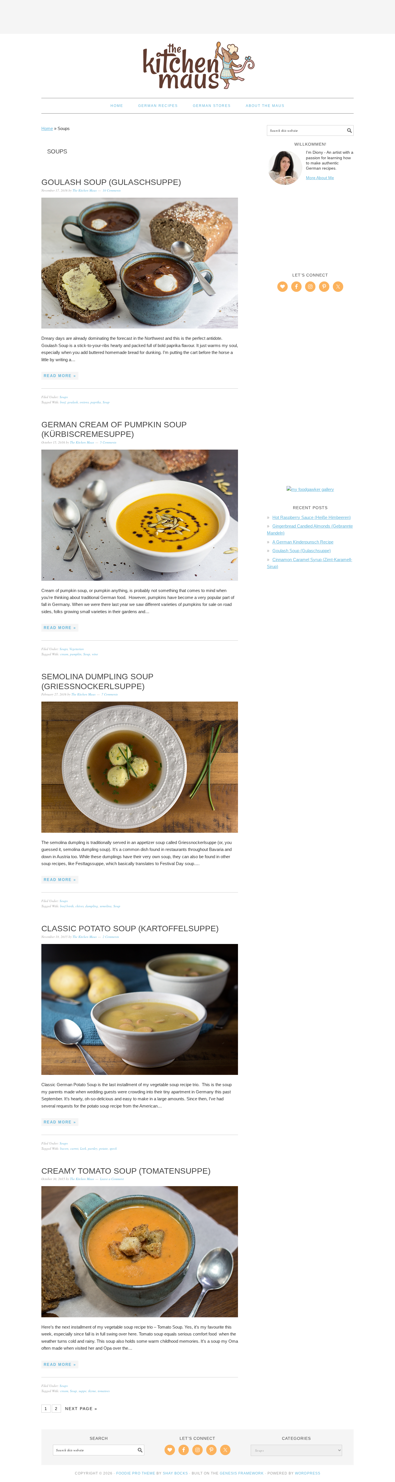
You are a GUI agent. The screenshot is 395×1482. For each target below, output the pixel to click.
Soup (106, 402)
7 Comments (109, 694)
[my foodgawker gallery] (310, 489)
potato (103, 1148)
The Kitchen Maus (197, 63)
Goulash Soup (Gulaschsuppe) (111, 182)
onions (84, 402)
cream (64, 654)
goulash (72, 402)
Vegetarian (76, 649)
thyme (92, 1391)
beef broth (67, 906)
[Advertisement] (197, 16)
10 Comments (112, 190)
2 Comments (111, 936)
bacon (64, 1148)
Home (47, 128)
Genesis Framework (242, 1473)
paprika (96, 402)
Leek (83, 1148)
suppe (82, 1391)
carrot (74, 1148)
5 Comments (108, 442)
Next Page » (81, 1408)
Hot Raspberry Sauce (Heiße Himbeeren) (311, 517)
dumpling (91, 906)
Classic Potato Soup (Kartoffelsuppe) (130, 928)
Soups (64, 397)
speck (113, 1148)
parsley (92, 1148)
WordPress (307, 1473)
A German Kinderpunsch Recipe (302, 541)
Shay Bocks (175, 1473)
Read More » (60, 376)
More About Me (320, 177)
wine (95, 654)
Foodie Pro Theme (135, 1473)
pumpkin (76, 654)
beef (63, 402)
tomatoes (104, 1391)
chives (79, 906)
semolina (106, 906)
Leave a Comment (112, 1179)
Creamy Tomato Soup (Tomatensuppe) (126, 1170)
